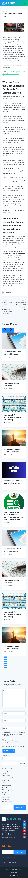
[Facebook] (24, 821)
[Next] (11, 330)
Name (5, 713)
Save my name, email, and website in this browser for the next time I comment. (14, 734)
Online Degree (6, 785)
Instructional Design (8, 778)
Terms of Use (14, 872)
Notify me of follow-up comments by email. (13, 741)
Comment (6, 691)
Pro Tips (4, 11)
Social (4, 792)
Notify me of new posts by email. (14, 746)
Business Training (7, 768)
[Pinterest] (24, 834)
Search (22, 763)
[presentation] (14, 341)
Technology (5, 799)
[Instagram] (24, 837)
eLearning (5, 771)
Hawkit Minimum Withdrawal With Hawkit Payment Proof (21, 304)
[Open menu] (24, 3)
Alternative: (6, 755)
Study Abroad (6, 797)
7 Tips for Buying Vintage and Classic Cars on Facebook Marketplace (13, 74)
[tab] (5, 657)
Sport (3, 794)
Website (5, 728)
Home (7, 869)
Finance (4, 773)
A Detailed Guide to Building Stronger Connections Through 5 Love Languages (7, 306)
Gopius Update (6, 775)
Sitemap (12, 869)
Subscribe (19, 807)
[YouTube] (24, 831)
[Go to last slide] (5, 330)
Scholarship (5, 790)
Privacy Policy (18, 869)
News (3, 783)
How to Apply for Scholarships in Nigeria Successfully (12, 417)
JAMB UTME (6, 780)
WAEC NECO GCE (7, 802)
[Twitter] (24, 824)
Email (5, 721)
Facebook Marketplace (9, 292)
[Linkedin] (24, 827)
